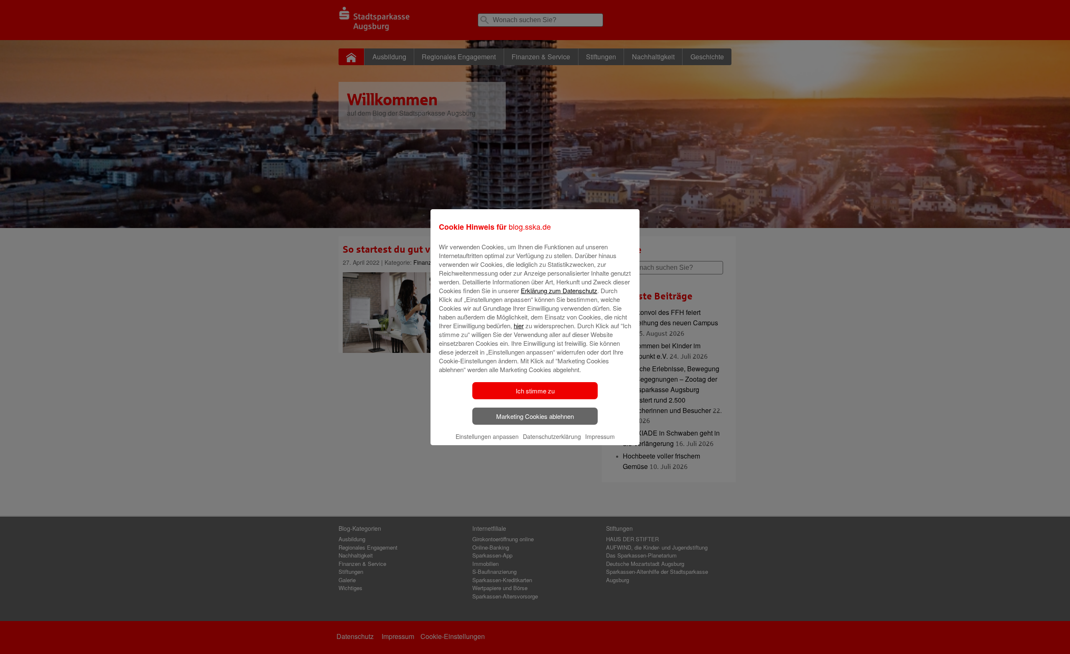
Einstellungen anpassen (487, 436)
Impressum (600, 436)
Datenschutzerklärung (552, 436)
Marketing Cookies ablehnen (535, 416)
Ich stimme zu (535, 390)
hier (519, 325)
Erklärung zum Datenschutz (559, 290)
